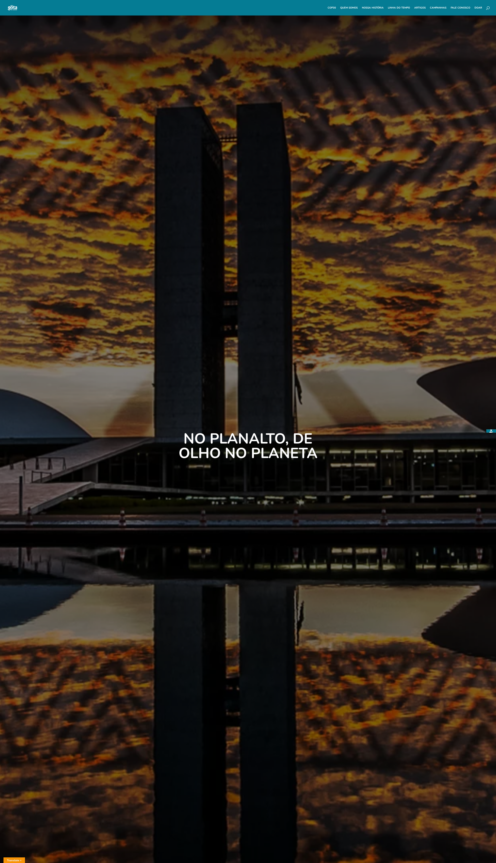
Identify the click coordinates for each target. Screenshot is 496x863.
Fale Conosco (460, 7)
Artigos (420, 7)
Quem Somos (349, 7)
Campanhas (438, 7)
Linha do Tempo (399, 7)
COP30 (332, 7)
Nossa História (373, 7)
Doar (478, 7)
